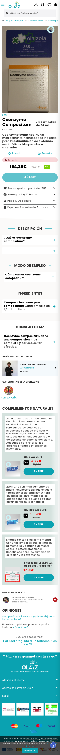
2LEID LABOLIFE (33, 457)
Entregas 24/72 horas (22, 195)
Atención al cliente (13, 680)
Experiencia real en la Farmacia (28, 207)
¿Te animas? (21, 627)
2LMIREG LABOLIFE (35, 510)
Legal (5, 695)
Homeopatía (8, 397)
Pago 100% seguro (19, 201)
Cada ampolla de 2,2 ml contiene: (27, 306)
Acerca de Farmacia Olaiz (17, 688)
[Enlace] (3, 4)
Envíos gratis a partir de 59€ (27, 188)
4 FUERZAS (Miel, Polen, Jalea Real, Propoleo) (38, 564)
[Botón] (55, 4)
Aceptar (28, 750)
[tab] (30, 240)
